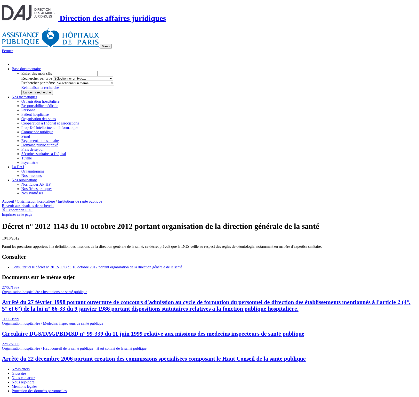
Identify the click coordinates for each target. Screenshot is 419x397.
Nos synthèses (32, 193)
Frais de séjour (32, 149)
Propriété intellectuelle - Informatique (49, 127)
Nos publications (24, 180)
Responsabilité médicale (39, 106)
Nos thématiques (24, 97)
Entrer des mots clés (36, 73)
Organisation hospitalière (40, 101)
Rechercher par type (36, 78)
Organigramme (32, 171)
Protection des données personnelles (39, 391)
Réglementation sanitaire (40, 141)
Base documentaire (26, 69)
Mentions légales (24, 386)
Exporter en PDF (18, 210)
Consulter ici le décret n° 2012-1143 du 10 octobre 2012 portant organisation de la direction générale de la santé (97, 267)
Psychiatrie (29, 162)
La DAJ (18, 167)
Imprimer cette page (17, 214)
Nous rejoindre (23, 382)
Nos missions (31, 176)
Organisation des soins (38, 119)
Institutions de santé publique (80, 201)
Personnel (28, 110)
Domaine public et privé (39, 145)
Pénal (25, 136)
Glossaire (19, 373)
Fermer (7, 51)
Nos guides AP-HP (36, 184)
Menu (106, 46)
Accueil (8, 201)
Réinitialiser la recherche (40, 87)
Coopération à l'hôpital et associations (50, 123)
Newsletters (21, 369)
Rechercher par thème (38, 83)
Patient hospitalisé (35, 114)
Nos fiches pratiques (36, 189)
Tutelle (26, 158)
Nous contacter (23, 378)
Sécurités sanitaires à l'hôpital (43, 154)
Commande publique (37, 132)
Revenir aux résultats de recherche (28, 206)
